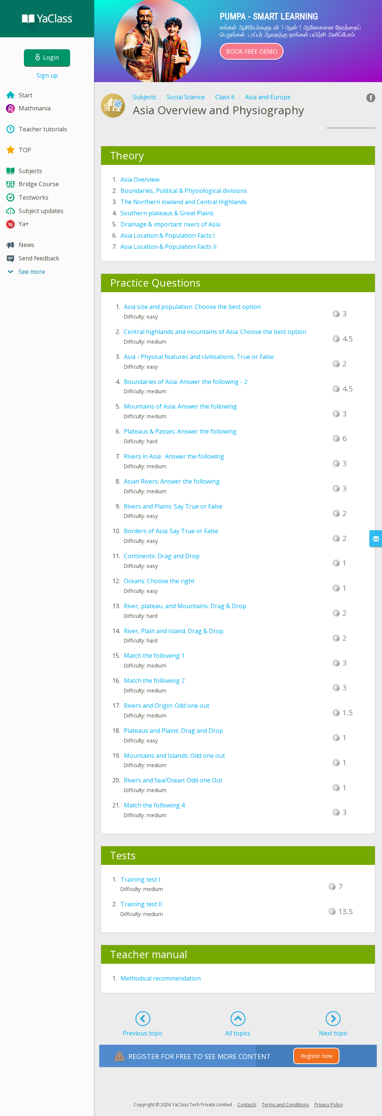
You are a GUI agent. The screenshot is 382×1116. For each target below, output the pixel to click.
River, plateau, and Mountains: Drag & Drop (185, 606)
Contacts (247, 1104)
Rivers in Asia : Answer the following (174, 456)
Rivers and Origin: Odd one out (166, 705)
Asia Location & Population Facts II (168, 247)
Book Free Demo (251, 51)
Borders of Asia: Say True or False (171, 531)
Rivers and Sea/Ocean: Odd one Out (173, 780)
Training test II (141, 904)
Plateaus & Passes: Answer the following (180, 431)
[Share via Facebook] (370, 97)
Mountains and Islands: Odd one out (174, 755)
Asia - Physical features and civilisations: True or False (199, 357)
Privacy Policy (328, 1104)
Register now (316, 1055)
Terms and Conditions (285, 1104)
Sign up (47, 75)
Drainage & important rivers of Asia (170, 224)
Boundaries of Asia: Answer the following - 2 (185, 382)
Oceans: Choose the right (159, 581)
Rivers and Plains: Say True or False (173, 506)
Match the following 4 (154, 805)
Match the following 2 (154, 680)
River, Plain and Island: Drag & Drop (173, 631)
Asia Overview (139, 179)
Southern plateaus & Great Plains (167, 213)
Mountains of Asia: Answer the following (180, 406)
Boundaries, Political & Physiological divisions (183, 191)
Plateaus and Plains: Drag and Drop (173, 730)
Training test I (140, 879)
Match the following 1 (154, 655)
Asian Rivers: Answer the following (172, 481)
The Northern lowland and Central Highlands (183, 202)
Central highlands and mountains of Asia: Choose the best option (215, 332)
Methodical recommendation (160, 978)
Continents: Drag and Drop (162, 556)
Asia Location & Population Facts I (167, 235)
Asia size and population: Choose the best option (192, 307)
